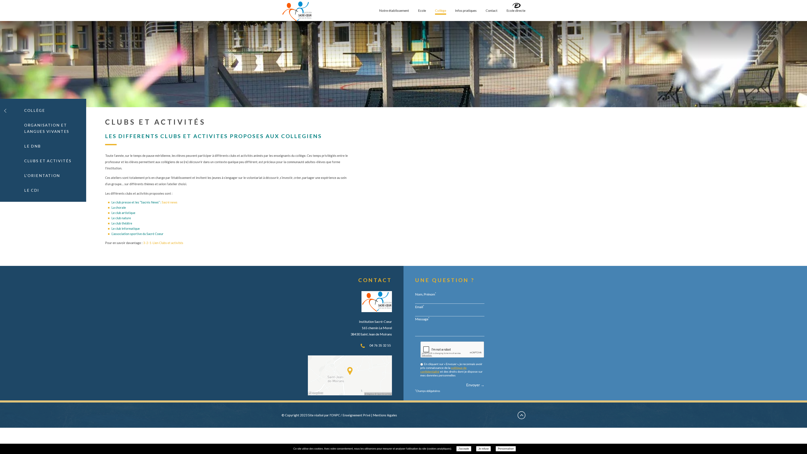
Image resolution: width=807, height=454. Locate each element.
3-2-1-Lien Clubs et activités (163, 243)
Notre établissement (394, 10)
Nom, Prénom (425, 294)
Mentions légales (385, 415)
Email (419, 307)
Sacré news (169, 202)
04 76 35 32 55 (380, 345)
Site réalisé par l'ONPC (324, 415)
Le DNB (32, 146)
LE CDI (31, 190)
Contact (491, 10)
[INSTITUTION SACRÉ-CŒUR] (297, 11)
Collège (440, 10)
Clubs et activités (47, 160)
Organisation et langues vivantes (46, 128)
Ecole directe (515, 10)
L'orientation (42, 175)
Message (422, 319)
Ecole (422, 10)
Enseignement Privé (357, 415)
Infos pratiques (466, 10)
